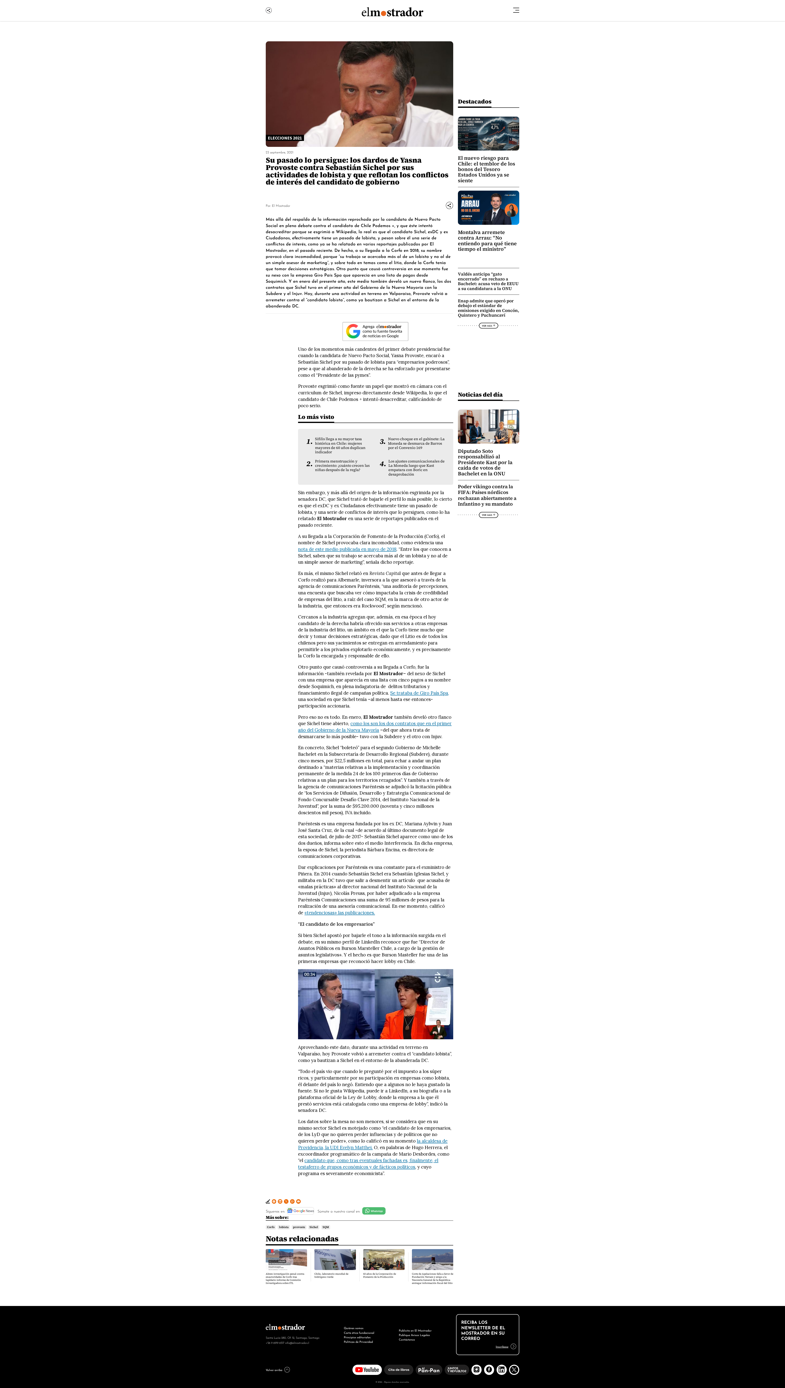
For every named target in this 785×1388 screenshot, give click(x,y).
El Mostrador (281, 205)
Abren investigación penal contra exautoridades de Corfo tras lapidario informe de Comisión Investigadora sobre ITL (285, 1278)
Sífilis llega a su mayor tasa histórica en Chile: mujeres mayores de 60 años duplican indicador (340, 445)
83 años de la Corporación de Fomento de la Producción (379, 1275)
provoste (299, 1227)
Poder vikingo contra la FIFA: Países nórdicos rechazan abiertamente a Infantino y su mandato (487, 495)
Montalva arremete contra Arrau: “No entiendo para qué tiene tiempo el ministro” (487, 240)
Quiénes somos (353, 1328)
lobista (284, 1227)
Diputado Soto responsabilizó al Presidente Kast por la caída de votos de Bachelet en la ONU (485, 462)
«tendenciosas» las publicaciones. (339, 913)
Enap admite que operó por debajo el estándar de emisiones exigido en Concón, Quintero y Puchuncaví (488, 308)
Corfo (271, 1227)
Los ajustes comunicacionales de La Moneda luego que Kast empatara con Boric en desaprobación (416, 468)
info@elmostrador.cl (297, 1342)
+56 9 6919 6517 (275, 1342)
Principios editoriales (357, 1337)
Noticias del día (480, 394)
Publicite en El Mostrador (415, 1330)
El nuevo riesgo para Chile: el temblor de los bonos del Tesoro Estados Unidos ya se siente (486, 169)
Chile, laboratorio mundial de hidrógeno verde (331, 1275)
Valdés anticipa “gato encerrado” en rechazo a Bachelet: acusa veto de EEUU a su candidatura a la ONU (488, 281)
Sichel (314, 1227)
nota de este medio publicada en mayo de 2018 (347, 549)
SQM (326, 1227)
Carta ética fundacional (359, 1332)
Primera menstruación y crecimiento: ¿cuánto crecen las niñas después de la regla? (342, 465)
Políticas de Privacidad (358, 1341)
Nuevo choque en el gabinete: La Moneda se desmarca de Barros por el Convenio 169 (416, 443)
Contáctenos (407, 1339)
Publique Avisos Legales (414, 1335)
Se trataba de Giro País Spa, (419, 693)
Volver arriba (274, 1370)
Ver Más (487, 325)
